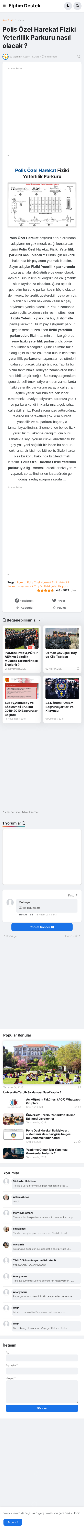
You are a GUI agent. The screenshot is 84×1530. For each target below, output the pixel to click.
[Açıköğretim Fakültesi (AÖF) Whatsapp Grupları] (13, 1103)
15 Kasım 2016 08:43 (46, 914)
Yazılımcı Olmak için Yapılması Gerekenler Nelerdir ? (47, 1151)
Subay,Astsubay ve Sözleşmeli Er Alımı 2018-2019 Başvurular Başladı (21, 709)
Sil (31, 914)
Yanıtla (23, 914)
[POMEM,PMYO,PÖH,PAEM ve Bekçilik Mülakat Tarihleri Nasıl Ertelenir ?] (22, 638)
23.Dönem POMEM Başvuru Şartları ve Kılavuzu (59, 707)
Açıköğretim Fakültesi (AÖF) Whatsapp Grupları (53, 1101)
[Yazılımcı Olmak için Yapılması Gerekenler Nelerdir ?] (13, 1153)
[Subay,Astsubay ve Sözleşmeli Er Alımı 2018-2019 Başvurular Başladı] (22, 688)
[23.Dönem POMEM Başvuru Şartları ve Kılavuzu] (62, 688)
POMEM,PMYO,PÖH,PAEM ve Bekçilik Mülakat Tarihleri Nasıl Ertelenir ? (21, 659)
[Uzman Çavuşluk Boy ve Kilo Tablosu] (62, 638)
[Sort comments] (72, 895)
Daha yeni (12, 936)
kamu (21, 20)
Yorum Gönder (40, 927)
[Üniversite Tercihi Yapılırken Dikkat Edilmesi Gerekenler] (13, 1119)
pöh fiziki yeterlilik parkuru (55, 586)
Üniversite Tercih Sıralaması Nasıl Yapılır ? (32, 1092)
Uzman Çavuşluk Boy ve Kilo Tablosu (61, 655)
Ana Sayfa (8, 20)
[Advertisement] (42, 113)
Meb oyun (25, 902)
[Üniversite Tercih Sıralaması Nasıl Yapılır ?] (42, 1062)
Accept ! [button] (13, 1522)
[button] (5, 6)
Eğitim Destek (24, 6)
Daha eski (71, 936)
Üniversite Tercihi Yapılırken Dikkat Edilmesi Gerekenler (50, 1116)
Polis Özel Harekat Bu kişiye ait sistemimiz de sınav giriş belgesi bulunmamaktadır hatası (48, 1134)
